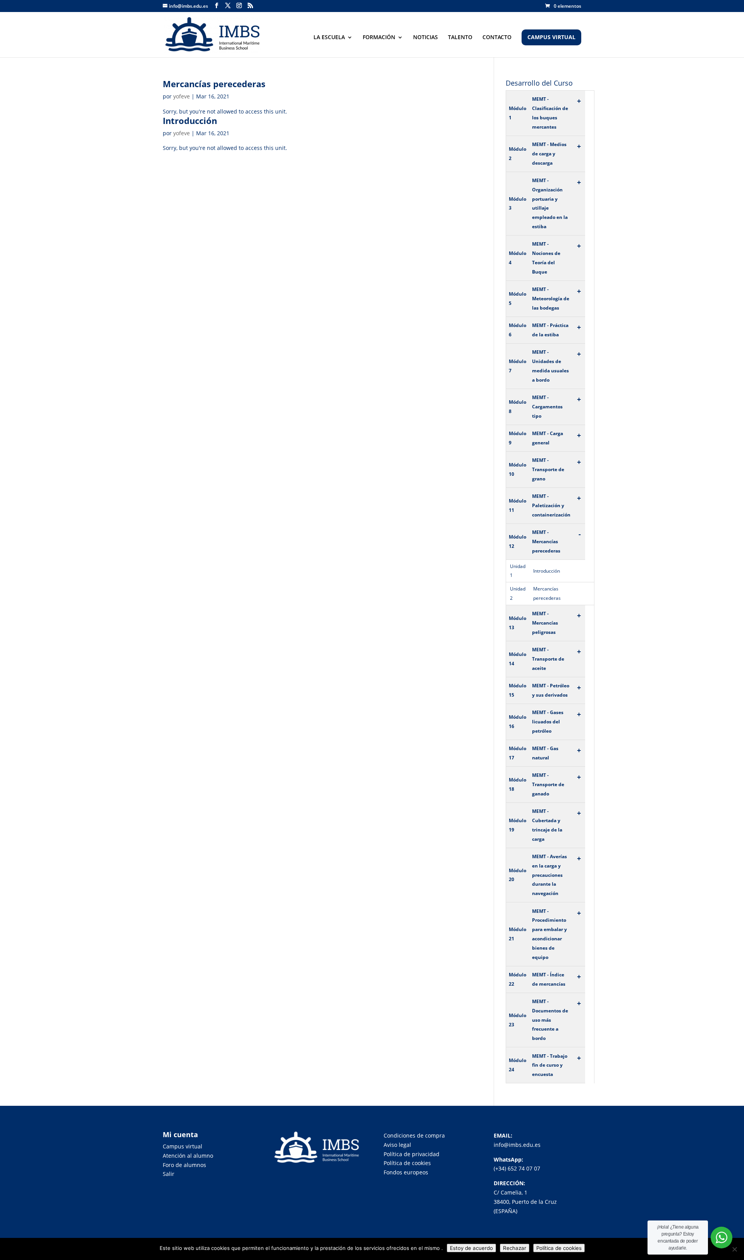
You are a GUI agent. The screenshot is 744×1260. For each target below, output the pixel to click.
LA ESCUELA (329, 37)
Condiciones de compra (414, 1135)
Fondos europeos (406, 1172)
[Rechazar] (734, 1249)
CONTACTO (497, 37)
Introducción (190, 120)
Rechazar (514, 1248)
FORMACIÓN (379, 37)
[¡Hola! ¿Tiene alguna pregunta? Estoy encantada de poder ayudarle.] (721, 1237)
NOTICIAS (425, 37)
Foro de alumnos (184, 1165)
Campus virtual (182, 1146)
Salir (168, 1173)
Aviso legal (397, 1144)
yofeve (181, 96)
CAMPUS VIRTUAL (551, 37)
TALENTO (460, 37)
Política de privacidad (411, 1154)
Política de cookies (407, 1163)
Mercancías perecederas (214, 84)
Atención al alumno (188, 1155)
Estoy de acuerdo (471, 1248)
